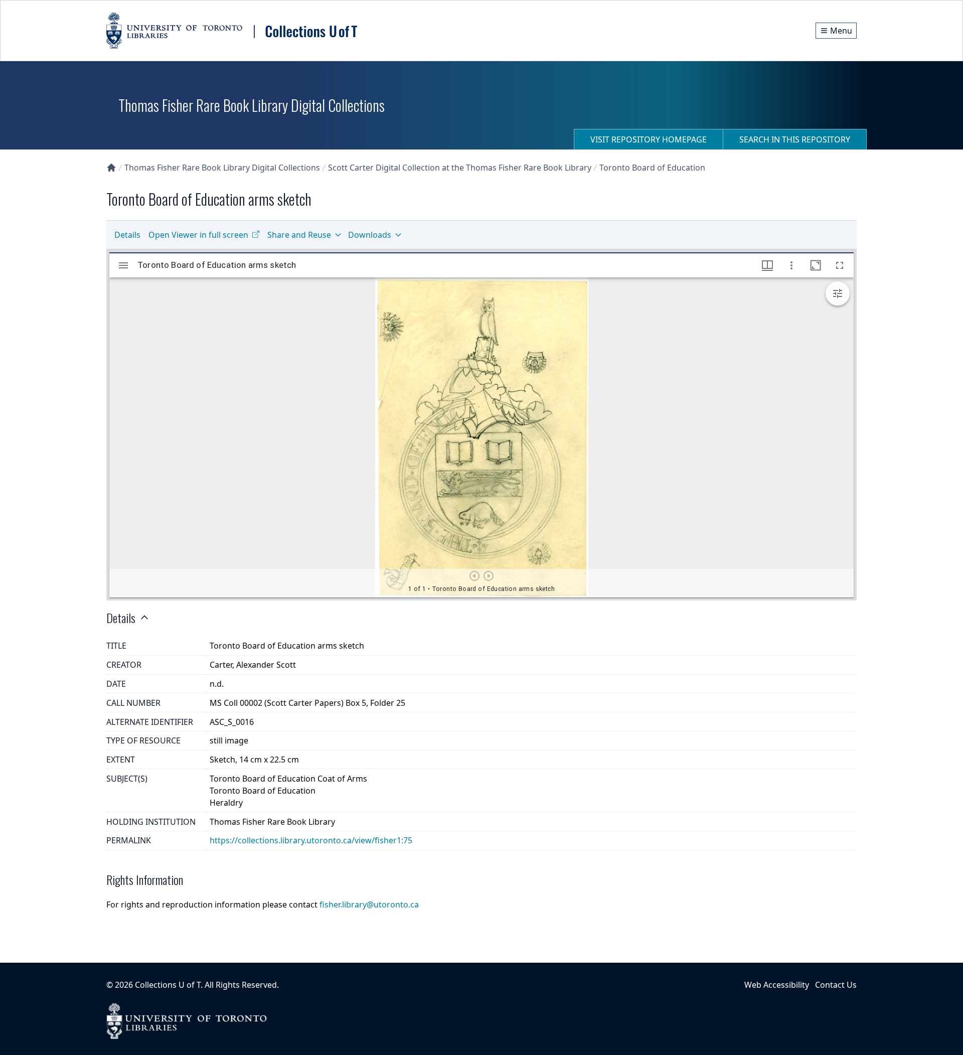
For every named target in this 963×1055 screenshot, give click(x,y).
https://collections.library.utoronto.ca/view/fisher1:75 (311, 840)
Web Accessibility (776, 984)
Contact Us (836, 984)
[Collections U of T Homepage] (111, 168)
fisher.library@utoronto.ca (369, 904)
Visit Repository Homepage (648, 139)
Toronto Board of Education (652, 167)
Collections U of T (168, 984)
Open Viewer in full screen (198, 234)
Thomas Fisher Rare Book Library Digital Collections (222, 167)
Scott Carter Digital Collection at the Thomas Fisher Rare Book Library (459, 167)
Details (127, 234)
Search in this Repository (794, 139)
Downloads (369, 234)
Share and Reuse (299, 234)
